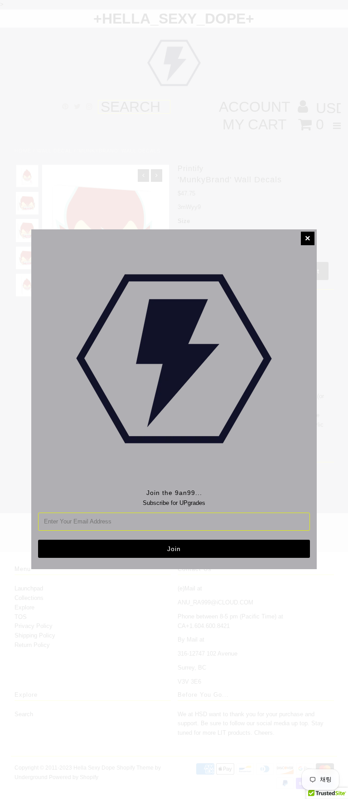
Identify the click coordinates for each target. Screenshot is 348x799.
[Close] (307, 238)
